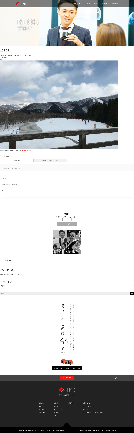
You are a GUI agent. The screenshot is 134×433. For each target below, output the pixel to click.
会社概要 (56, 412)
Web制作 (41, 409)
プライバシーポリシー (110, 12)
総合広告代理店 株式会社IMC (94, 430)
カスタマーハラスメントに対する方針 (93, 412)
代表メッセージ (58, 409)
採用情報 (104, 3)
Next (2, 59)
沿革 (55, 415)
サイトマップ (107, 17)
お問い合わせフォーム (110, 7)
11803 (29, 55)
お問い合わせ (114, 3)
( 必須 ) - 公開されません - (10, 184)
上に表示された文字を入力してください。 (67, 217)
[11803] (59, 105)
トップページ (77, 3)
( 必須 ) (5, 178)
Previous (3, 57)
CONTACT (67, 378)
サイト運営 (42, 412)
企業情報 (87, 3)
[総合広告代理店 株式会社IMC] (21, 4)
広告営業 (41, 406)
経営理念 (56, 406)
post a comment (27, 150)
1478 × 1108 (22, 55)
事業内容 (96, 3)
